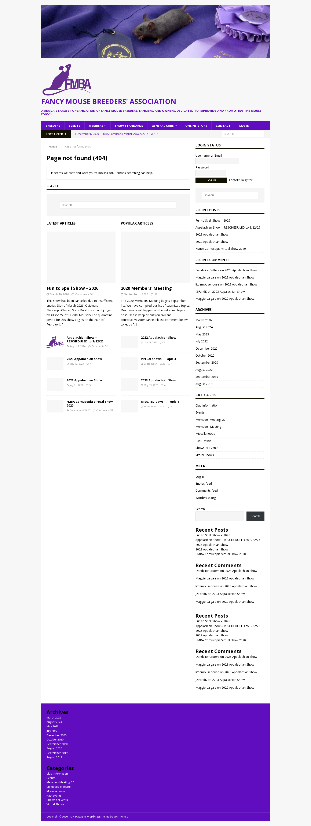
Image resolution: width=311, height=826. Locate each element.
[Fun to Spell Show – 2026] (81, 257)
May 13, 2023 (77, 363)
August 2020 (204, 370)
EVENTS (74, 126)
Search (200, 509)
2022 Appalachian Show (84, 380)
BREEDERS (52, 126)
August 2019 (204, 384)
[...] (61, 324)
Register (246, 180)
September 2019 (206, 377)
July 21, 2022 (76, 385)
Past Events (203, 441)
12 (155, 294)
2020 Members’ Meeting (146, 288)
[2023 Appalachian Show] (55, 363)
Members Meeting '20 (210, 420)
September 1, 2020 (136, 294)
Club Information (207, 405)
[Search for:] (243, 134)
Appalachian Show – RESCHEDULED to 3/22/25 (85, 339)
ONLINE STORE (196, 126)
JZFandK (201, 594)
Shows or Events (206, 448)
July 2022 (201, 341)
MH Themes (121, 816)
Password (202, 167)
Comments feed (206, 490)
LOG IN (244, 126)
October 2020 (204, 355)
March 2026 (203, 320)
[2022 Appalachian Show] (55, 384)
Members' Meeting (208, 427)
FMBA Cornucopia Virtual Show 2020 (90, 403)
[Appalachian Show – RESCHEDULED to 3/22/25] (55, 342)
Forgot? (234, 180)
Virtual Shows (204, 455)
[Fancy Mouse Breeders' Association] (155, 56)
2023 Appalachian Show (84, 359)
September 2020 (206, 362)
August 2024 (204, 327)
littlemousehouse (207, 586)
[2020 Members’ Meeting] (155, 257)
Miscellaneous (205, 434)
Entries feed (203, 483)
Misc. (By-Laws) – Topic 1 (160, 402)
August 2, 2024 (77, 346)
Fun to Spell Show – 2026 (72, 288)
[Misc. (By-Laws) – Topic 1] (129, 406)
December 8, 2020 (80, 410)
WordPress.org (205, 498)
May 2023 (202, 334)
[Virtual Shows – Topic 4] (129, 363)
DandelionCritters (207, 270)
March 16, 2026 (59, 294)
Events (200, 412)
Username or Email (208, 155)
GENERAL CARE (163, 126)
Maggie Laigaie (205, 578)
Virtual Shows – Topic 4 (158, 359)
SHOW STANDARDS (129, 126)
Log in (199, 476)
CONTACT (223, 126)
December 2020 (206, 348)
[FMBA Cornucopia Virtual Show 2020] (55, 406)
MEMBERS (96, 126)
